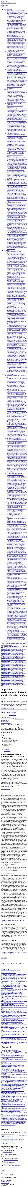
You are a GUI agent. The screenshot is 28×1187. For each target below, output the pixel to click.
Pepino (2, 1054)
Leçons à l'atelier (7, 575)
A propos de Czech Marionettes (11, 1158)
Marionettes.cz (4, 1)
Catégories (7, 643)
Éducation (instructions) (9, 1162)
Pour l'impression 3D (9, 374)
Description (6, 749)
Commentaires (7, 751)
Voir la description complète (7, 708)
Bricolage (6, 89)
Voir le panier (12, 715)
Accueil (2, 643)
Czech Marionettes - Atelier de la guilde (14, 1082)
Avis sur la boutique (5, 789)
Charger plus (4, 958)
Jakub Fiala (3, 699)
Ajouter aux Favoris (5, 717)
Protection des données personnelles (12, 1165)
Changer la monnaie (11, 712)
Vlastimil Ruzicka (5, 1058)
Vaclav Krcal (4, 1073)
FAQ (5, 1161)
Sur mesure (6, 250)
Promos (5, 641)
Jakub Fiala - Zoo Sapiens (10, 970)
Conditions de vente (8, 1164)
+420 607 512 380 (8, 1150)
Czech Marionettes (5, 1067)
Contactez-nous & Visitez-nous (11, 1160)
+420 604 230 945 (7, 1152)
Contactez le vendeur (6, 723)
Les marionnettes (8, 9)
